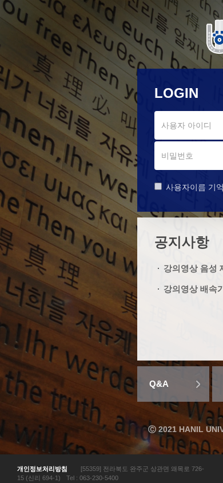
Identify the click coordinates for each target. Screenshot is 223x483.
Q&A (159, 384)
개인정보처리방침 (42, 468)
